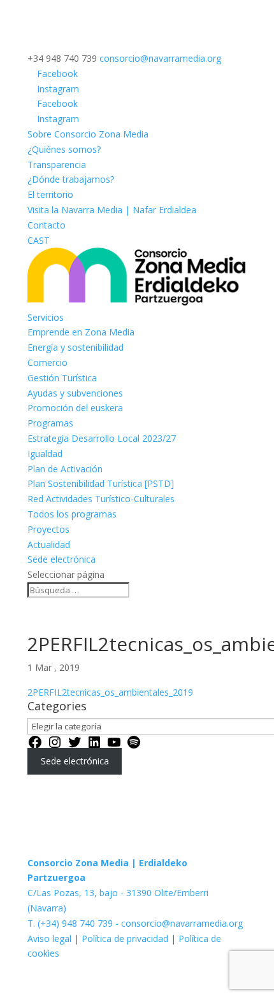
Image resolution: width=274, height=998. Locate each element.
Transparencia (56, 164)
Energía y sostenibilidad (75, 347)
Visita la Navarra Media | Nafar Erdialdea (111, 210)
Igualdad (44, 453)
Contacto (46, 225)
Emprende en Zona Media (80, 332)
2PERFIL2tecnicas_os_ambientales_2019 (110, 692)
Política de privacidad (125, 938)
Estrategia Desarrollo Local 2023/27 (101, 438)
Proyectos (48, 529)
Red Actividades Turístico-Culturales (101, 499)
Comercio (47, 362)
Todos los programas (72, 514)
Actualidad (48, 544)
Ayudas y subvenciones (75, 393)
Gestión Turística (62, 378)
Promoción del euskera (75, 408)
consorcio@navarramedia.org (182, 923)
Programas (50, 423)
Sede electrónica (61, 559)
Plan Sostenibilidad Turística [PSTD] (100, 483)
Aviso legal (50, 938)
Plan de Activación (65, 469)
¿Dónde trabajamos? (70, 179)
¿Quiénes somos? (64, 149)
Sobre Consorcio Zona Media (87, 134)
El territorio (50, 194)
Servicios (45, 317)
